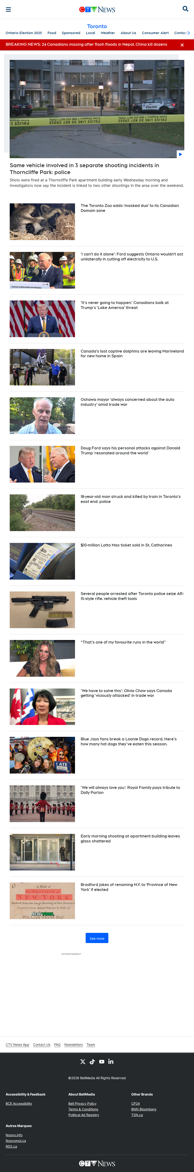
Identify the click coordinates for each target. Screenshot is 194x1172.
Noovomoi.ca (16, 1141)
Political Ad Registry (83, 1115)
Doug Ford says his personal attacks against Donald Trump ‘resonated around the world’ (130, 450)
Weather (108, 33)
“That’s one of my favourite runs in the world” (123, 642)
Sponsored (71, 33)
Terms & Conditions (83, 1109)
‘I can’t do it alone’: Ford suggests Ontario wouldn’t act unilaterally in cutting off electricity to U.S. (132, 256)
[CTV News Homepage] (97, 9)
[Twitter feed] (83, 1061)
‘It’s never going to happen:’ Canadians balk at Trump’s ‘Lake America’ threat (125, 305)
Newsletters (73, 1044)
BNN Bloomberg (143, 1109)
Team (91, 1044)
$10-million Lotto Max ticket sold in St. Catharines (126, 545)
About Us (128, 33)
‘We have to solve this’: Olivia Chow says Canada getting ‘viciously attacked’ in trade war (126, 693)
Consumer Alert (155, 33)
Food (52, 33)
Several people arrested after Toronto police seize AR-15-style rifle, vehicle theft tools (132, 596)
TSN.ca (137, 1115)
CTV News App (17, 1044)
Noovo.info (14, 1135)
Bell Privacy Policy (82, 1103)
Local (90, 33)
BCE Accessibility (19, 1103)
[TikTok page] (92, 1061)
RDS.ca (11, 1146)
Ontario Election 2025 (24, 33)
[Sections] (8, 9)
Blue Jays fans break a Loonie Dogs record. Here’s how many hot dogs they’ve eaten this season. (129, 741)
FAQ (57, 1044)
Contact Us (41, 1044)
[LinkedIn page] (111, 1061)
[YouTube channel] (102, 1061)
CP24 (135, 1103)
